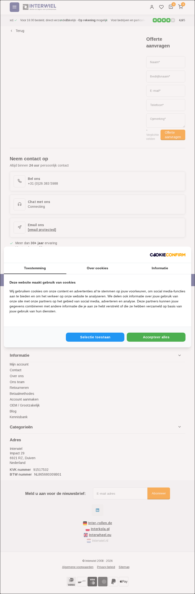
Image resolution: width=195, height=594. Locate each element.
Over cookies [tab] (97, 268)
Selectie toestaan (95, 337)
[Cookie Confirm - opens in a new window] (167, 254)
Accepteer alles (156, 337)
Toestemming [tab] (35, 268)
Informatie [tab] (160, 268)
